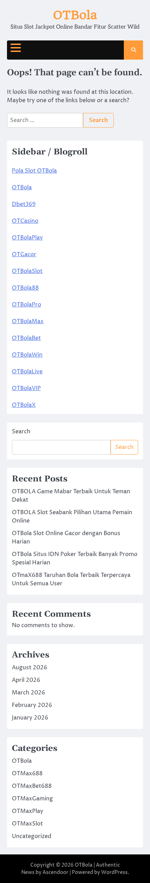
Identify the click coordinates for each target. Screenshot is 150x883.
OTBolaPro (26, 305)
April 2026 (26, 680)
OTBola (75, 15)
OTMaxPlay (27, 811)
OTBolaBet (26, 338)
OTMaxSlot (27, 824)
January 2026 (30, 718)
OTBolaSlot (27, 271)
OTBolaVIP (26, 388)
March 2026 (28, 692)
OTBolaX (24, 405)
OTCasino (25, 221)
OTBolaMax (28, 321)
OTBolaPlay (27, 238)
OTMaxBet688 (32, 786)
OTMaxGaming (32, 798)
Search (21, 431)
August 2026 (29, 667)
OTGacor (24, 254)
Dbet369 (24, 204)
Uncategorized (31, 836)
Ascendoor (55, 872)
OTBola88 (25, 288)
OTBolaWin (27, 355)
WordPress (114, 872)
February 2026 (32, 705)
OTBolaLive (27, 371)
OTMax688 (27, 773)
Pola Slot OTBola (34, 171)
